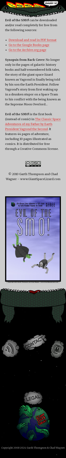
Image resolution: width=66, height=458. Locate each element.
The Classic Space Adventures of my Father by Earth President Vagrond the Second (33, 124)
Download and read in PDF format (32, 40)
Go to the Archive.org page (27, 50)
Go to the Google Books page (29, 45)
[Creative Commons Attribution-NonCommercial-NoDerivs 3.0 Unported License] (33, 164)
